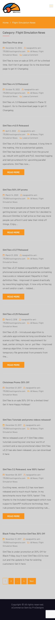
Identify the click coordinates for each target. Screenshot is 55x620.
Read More (13, 172)
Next (32, 581)
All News (34, 51)
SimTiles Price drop (13, 42)
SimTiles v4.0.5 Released (16, 125)
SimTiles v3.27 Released (15, 249)
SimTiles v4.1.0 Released (15, 83)
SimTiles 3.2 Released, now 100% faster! (24, 469)
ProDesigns (38, 607)
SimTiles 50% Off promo (15, 189)
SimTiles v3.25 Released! (16, 314)
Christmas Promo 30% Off (16, 382)
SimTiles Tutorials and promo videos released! (27, 419)
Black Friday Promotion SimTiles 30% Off (24, 533)
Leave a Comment (30, 55)
